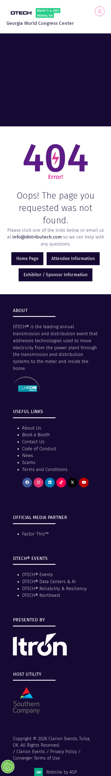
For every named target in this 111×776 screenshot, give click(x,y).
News (27, 455)
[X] (72, 482)
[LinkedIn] (50, 482)
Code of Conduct (39, 449)
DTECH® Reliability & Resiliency (54, 588)
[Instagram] (38, 482)
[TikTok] (61, 482)
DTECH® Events (37, 574)
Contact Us (33, 442)
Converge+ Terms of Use (36, 758)
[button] (100, 11)
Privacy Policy (63, 751)
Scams (28, 462)
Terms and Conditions (45, 469)
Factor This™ (35, 534)
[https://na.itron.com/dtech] (40, 654)
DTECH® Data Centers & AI (49, 581)
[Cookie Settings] (8, 766)
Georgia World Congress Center (40, 23)
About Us (31, 428)
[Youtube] (84, 482)
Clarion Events (30, 751)
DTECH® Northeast (41, 595)
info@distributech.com (37, 237)
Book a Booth (36, 435)
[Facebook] (27, 482)
